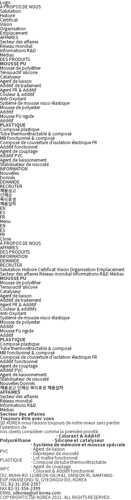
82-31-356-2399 (24, 488)
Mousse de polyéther (20, 68)
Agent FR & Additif (18, 89)
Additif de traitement (20, 85)
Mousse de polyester (20, 107)
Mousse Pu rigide (16, 330)
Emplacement (14, 33)
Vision (6, 24)
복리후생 (8, 199)
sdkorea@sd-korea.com (37, 492)
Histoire (7, 15)
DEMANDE (10, 181)
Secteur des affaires (19, 41)
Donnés (7, 177)
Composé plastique (19, 129)
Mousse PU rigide (17, 116)
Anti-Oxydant (13, 98)
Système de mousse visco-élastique (35, 103)
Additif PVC (11, 155)
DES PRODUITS (15, 59)
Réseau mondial (16, 46)
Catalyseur (10, 76)
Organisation (13, 28)
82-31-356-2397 (24, 484)
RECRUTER (11, 186)
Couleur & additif (17, 94)
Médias (7, 54)
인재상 (6, 195)
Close (5, 238)
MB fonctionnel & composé (27, 138)
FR (2, 217)
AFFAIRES (9, 37)
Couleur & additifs (18, 308)
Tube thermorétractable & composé (35, 133)
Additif (6, 111)
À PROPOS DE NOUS (20, 6)
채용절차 (8, 203)
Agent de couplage (18, 151)
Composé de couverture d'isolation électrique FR (48, 142)
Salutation (10, 11)
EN (2, 208)
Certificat (9, 19)
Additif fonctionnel (18, 146)
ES (2, 212)
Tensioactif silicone (18, 72)
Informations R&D (18, 50)
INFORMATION (14, 168)
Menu (5, 221)
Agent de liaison (16, 81)
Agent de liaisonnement (23, 160)
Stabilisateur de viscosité (24, 164)
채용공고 (8, 190)
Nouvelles (9, 173)
